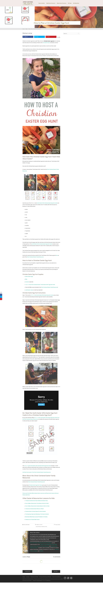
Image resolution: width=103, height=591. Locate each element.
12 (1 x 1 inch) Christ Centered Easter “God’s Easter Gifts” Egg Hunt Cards (40, 284)
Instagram (35, 550)
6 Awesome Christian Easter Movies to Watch (34, 508)
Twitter (31, 550)
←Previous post (27, 571)
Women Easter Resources (61, 3)
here (57, 255)
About (24, 576)
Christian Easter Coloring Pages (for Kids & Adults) (35, 511)
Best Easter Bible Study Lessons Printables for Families (36, 516)
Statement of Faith (34, 576)
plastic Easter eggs (29, 276)
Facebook (57, 549)
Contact (28, 576)
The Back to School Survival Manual (45, 542)
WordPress (48, 580)
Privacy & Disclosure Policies (45, 576)
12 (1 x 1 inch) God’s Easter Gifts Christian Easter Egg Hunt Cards (37, 465)
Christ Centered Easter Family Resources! (36, 481)
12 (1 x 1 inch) (34, 295)
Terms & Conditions (56, 576)
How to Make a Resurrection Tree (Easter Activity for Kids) (37, 503)
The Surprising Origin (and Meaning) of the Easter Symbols (37, 514)
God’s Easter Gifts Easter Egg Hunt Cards (45, 295)
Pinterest (41, 550)
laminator (27, 281)
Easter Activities (42, 3)
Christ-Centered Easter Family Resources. (35, 256)
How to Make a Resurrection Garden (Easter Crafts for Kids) (37, 506)
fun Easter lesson (46, 42)
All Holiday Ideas (76, 3)
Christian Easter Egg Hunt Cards (35, 485)
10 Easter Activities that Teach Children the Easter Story (36, 500)
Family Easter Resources (50, 3)
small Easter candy (29, 289)
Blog (56, 524)
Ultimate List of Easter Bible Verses (32, 519)
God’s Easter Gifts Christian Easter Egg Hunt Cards (47, 203)
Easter (59, 524)
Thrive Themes (39, 580)
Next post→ (56, 571)
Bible (26, 279)
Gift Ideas (70, 3)
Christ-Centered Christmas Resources (41, 546)
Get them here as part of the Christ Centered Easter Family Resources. (37, 472)
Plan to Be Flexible (33, 542)
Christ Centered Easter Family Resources (49, 287)
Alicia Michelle (26, 524)
